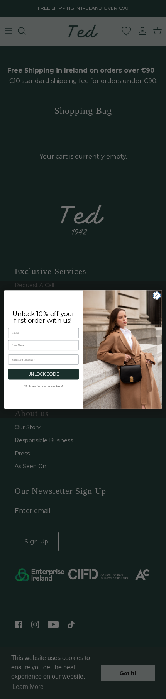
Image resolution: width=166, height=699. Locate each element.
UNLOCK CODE (43, 374)
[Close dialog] (156, 295)
